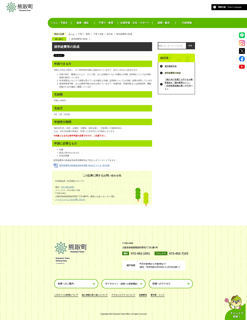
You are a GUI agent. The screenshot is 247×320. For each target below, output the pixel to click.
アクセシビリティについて (123, 295)
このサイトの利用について (66, 295)
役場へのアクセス (161, 283)
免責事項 (143, 295)
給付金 (110, 34)
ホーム (71, 34)
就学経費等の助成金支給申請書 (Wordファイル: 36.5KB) (84, 165)
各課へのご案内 (66, 283)
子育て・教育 (84, 34)
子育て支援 (98, 34)
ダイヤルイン (122, 283)
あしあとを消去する (89, 39)
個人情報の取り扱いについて (95, 295)
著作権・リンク (158, 295)
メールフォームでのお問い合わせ (70, 199)
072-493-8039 (67, 187)
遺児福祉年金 (171, 66)
